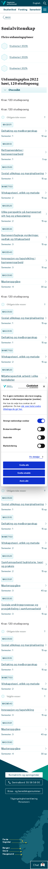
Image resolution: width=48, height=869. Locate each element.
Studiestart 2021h (18, 68)
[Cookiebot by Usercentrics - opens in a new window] (28, 386)
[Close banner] (44, 386)
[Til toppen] (45, 117)
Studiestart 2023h (18, 46)
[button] (45, 3)
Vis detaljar (34, 457)
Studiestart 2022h (18, 57)
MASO (8, 17)
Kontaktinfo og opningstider (24, 774)
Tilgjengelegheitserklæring (23, 798)
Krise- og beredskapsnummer (24, 791)
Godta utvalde (24, 473)
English (36, 3)
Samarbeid (35, 9)
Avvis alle (24, 481)
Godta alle (24, 465)
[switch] (41, 429)
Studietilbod (9, 9)
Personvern (24, 802)
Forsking (22, 9)
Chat (36, 865)
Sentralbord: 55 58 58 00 (26, 782)
